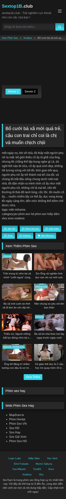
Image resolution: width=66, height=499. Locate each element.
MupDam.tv (16, 414)
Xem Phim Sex (10, 38)
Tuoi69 (37, 469)
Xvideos (27, 38)
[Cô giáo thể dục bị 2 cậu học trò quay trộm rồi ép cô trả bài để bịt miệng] (49, 352)
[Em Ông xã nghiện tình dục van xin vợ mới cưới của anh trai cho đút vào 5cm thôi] (49, 261)
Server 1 (13, 91)
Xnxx (51, 469)
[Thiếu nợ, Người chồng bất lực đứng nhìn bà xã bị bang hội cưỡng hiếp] (17, 322)
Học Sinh (52, 458)
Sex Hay (14, 432)
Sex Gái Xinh (17, 436)
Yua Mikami (19, 469)
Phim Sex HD (18, 441)
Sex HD (14, 428)
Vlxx (41, 474)
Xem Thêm (33, 377)
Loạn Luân (14, 458)
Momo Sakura (44, 463)
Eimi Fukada (21, 463)
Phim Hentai (17, 419)
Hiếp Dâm (34, 458)
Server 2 (30, 91)
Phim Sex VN (18, 423)
